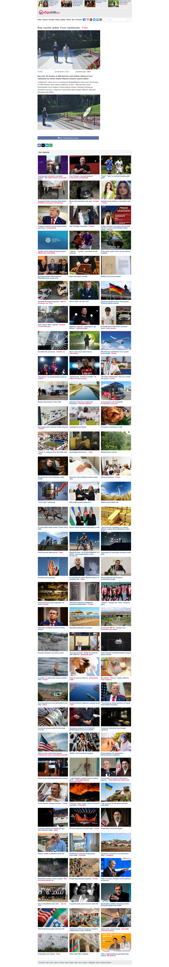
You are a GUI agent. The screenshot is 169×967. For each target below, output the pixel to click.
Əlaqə (97, 962)
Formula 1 (79, 19)
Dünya (57, 19)
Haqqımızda (92, 962)
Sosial (40, 72)
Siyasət (45, 19)
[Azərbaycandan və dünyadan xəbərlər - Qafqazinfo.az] (49, 12)
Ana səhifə (42, 962)
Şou (73, 19)
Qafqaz (63, 19)
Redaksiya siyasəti (105, 962)
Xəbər (40, 19)
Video (47, 962)
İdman (69, 19)
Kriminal (51, 19)
